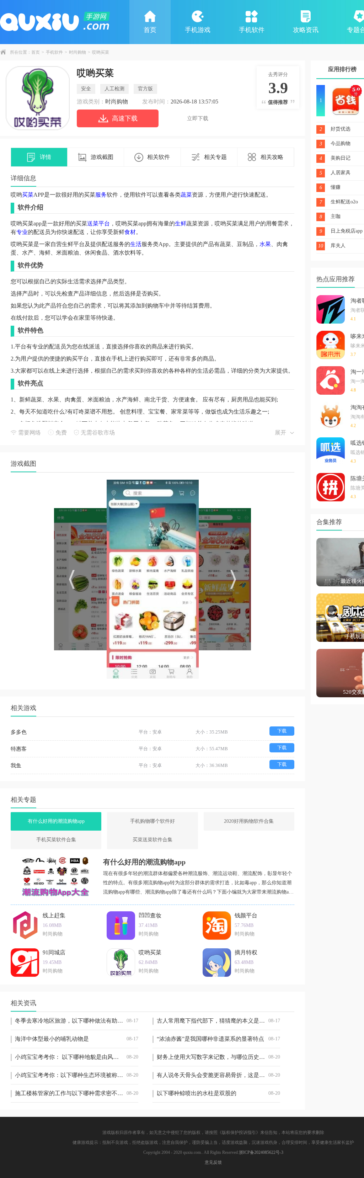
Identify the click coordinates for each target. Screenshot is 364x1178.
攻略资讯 (305, 29)
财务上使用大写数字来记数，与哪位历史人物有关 (218, 1057)
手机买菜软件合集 (56, 839)
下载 (282, 731)
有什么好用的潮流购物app (56, 821)
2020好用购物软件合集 (249, 821)
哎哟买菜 (150, 952)
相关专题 (215, 157)
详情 (45, 157)
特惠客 (19, 749)
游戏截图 (102, 157)
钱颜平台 (246, 915)
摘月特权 (246, 952)
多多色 (19, 732)
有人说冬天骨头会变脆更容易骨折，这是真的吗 (218, 1075)
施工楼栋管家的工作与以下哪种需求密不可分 (76, 1093)
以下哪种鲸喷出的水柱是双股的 (218, 1093)
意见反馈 (213, 1162)
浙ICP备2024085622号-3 (261, 1152)
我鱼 (16, 765)
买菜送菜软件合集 (152, 839)
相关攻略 (272, 157)
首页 (150, 29)
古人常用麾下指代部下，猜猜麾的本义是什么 (218, 1021)
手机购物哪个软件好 (152, 821)
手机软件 (251, 29)
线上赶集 (54, 915)
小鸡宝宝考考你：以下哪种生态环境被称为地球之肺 (76, 1075)
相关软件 (158, 157)
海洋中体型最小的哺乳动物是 (76, 1039)
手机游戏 (197, 29)
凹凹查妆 (150, 915)
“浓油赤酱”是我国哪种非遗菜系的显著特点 (218, 1039)
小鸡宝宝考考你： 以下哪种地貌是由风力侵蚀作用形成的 (76, 1057)
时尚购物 (77, 52)
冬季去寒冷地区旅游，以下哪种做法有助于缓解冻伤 (76, 1021)
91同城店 (54, 952)
